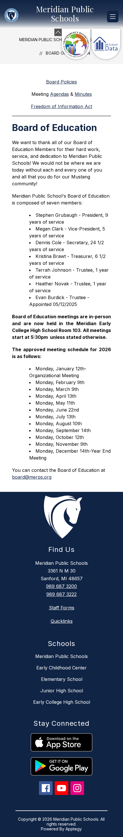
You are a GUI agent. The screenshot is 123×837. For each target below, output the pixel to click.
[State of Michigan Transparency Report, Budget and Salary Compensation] (76, 44)
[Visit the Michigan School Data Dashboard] (106, 44)
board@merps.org (31, 477)
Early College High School (61, 702)
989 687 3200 (61, 586)
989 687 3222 (61, 594)
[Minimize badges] (58, 32)
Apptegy (74, 828)
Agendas (59, 94)
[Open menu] (112, 16)
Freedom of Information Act (61, 106)
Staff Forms (61, 608)
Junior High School (61, 690)
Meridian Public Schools (46, 39)
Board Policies (61, 82)
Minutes (83, 94)
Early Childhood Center (61, 668)
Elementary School (61, 679)
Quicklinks (62, 621)
